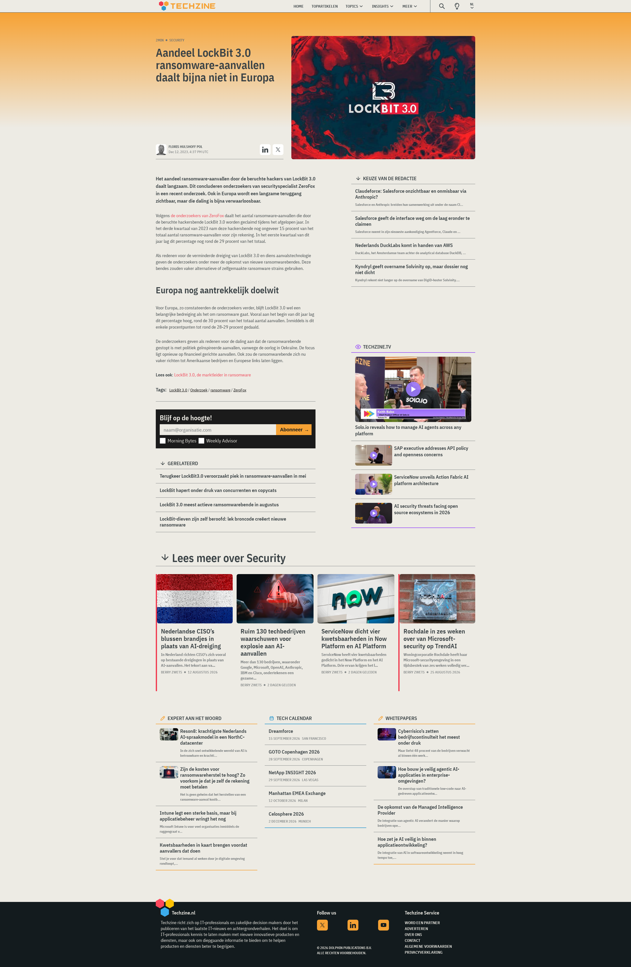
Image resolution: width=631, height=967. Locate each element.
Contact (412, 940)
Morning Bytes (182, 440)
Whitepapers (401, 718)
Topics (352, 6)
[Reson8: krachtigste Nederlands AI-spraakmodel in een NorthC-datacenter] (169, 743)
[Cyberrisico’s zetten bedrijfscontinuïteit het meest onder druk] (387, 743)
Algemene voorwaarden (428, 946)
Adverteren (416, 928)
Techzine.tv (377, 346)
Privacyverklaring (423, 952)
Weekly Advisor (221, 440)
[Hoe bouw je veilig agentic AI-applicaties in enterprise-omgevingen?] (387, 781)
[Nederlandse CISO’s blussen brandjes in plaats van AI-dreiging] (195, 598)
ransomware (220, 389)
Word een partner (422, 922)
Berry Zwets (171, 672)
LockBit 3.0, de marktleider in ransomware (212, 375)
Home (299, 6)
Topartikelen (325, 6)
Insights (380, 6)
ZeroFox (239, 389)
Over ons (413, 934)
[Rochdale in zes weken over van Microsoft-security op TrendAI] (437, 598)
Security (176, 40)
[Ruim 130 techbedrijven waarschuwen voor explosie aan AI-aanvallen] (275, 598)
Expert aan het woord (195, 718)
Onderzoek (199, 389)
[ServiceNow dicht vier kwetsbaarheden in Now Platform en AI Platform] (355, 598)
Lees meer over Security (229, 558)
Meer (407, 6)
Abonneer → (294, 429)
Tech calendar (294, 718)
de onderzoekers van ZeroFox (197, 215)
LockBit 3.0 (178, 389)
